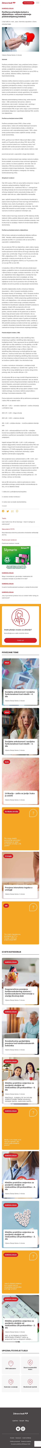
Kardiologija (8, 8)
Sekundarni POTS (8, 529)
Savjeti (21, 1421)
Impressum (18, 1438)
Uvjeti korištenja (26, 1438)
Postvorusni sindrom (9, 540)
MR (6, 905)
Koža (7, 762)
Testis (4, 518)
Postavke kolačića (26, 1441)
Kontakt (12, 1438)
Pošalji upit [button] (20, 640)
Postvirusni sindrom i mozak (10, 543)
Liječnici (15, 1421)
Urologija (8, 856)
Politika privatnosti (15, 1441)
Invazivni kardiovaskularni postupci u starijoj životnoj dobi (20, 587)
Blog (27, 1421)
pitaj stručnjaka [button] (28, 2)
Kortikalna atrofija (11, 811)
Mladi (7, 662)
